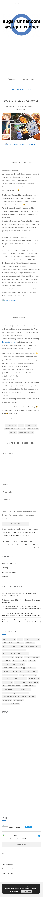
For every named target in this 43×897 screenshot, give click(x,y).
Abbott (36, 639)
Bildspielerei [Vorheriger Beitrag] (19, 542)
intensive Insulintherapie (15, 429)
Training (5, 568)
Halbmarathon (19, 660)
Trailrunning (20, 682)
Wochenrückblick (26, 432)
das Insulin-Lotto (8, 342)
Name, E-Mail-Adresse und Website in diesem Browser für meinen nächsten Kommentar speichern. (19, 515)
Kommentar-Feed (8, 869)
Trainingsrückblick (12, 686)
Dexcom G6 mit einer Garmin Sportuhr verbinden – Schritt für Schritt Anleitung (21, 608)
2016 (12, 639)
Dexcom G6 (8, 650)
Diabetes (20, 650)
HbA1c (32, 660)
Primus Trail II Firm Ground (14, 678)
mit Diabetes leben (21, 90)
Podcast (5, 577)
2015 (5, 639)
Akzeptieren (26, 891)
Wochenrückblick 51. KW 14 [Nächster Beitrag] (23, 546)
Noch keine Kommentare (21, 419)
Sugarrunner (20, 109)
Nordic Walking (10, 675)
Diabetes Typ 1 (9, 653)
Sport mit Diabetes (9, 563)
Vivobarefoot (28, 696)
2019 (27, 639)
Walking (13, 432)
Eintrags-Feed (7, 864)
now (15, 835)
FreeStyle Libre (32, 657)
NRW (22, 675)
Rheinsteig (33, 678)
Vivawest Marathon (11, 696)
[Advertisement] (21, 57)
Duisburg (23, 653)
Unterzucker (33, 429)
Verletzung (22, 693)
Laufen (31, 668)
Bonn (20, 643)
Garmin (6, 660)
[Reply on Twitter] (10, 839)
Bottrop (29, 643)
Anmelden (5, 860)
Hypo (21, 425)
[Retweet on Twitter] (14, 839)
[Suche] (39, 4)
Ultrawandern (23, 689)
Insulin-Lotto (31, 425)
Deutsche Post (9, 646)
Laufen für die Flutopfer (14, 671)
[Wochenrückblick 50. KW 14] (21, 126)
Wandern (18, 700)
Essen (19, 657)
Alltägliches (11, 425)
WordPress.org (8, 873)
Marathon (32, 671)
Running (7, 682)
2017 (19, 639)
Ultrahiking (8, 689)
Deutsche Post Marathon (29, 646)
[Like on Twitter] (19, 839)
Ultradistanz (29, 686)
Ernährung (8, 657)
